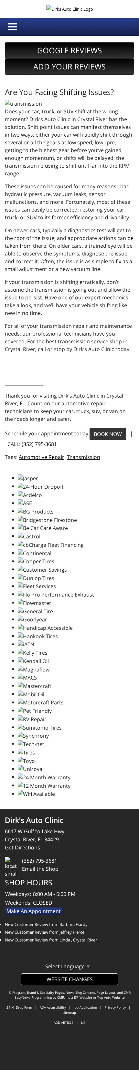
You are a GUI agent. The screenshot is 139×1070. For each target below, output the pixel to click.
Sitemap (69, 1012)
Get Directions (22, 847)
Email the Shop (40, 868)
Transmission (83, 457)
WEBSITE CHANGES (70, 979)
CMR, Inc (63, 997)
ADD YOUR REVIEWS (69, 66)
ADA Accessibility (53, 1007)
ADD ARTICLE (63, 1022)
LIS (83, 1022)
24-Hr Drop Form (19, 1007)
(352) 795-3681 (39, 444)
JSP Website (83, 997)
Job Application (85, 1007)
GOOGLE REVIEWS (69, 50)
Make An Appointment (33, 911)
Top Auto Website (111, 997)
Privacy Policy (115, 1007)
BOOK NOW (108, 434)
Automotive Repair (41, 457)
